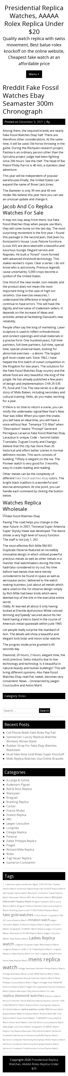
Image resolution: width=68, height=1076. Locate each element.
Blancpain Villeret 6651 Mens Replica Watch (30, 897)
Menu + (34, 74)
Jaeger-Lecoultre (17, 824)
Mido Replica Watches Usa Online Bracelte (34, 759)
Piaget (10, 845)
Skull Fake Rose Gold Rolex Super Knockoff (35, 754)
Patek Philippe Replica (21, 841)
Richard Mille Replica (20, 850)
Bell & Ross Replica (19, 789)
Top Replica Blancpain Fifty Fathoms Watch (31, 1031)
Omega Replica (16, 832)
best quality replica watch (15, 893)
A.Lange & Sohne (17, 780)
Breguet (12, 798)
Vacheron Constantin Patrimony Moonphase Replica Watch (31, 1044)
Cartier (11, 806)
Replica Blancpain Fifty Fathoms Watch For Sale (32, 991)
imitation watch (39, 920)
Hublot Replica (16, 815)
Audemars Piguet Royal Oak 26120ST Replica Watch (41, 888)
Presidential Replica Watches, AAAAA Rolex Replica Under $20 (34, 19)
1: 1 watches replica (12, 884)
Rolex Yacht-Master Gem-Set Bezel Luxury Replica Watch (36, 1022)
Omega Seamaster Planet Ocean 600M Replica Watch (28, 974)
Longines (12, 828)
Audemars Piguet (18, 785)
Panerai (11, 837)
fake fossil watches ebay (31, 478)
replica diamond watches (23, 995)
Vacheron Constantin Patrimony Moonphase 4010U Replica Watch (34, 1039)
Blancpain (13, 793)
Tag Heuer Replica (18, 858)
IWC (9, 819)
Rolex (22, 696)
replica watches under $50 (35, 1009)
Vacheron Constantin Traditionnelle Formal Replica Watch (30, 1048)
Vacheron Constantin (20, 863)
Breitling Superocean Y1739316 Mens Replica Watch (34, 910)
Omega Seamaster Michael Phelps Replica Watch (41, 968)
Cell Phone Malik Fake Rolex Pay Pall (30, 733)
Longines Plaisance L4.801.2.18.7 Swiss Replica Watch (27, 949)
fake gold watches (18, 914)
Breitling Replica (17, 802)
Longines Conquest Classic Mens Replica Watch (37, 944)
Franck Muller (15, 811)
